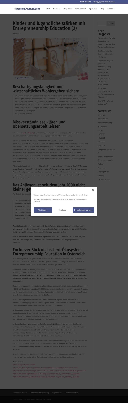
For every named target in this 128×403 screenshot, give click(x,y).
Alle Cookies (43, 210)
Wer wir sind (80, 9)
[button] (93, 190)
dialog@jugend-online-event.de (104, 2)
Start (48, 9)
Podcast (56, 9)
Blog (102, 9)
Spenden (93, 9)
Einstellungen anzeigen (83, 210)
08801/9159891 (85, 2)
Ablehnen (62, 210)
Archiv (110, 9)
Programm (68, 9)
